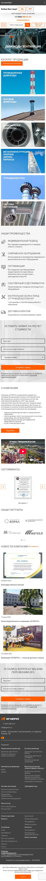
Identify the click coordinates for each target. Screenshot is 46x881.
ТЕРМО (3, 772)
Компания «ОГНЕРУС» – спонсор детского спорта (22, 658)
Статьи (3, 847)
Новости (4, 844)
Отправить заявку (23, 368)
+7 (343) (23, 17)
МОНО (3, 769)
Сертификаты (6, 833)
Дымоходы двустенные (9, 751)
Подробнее (10, 431)
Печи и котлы (6, 803)
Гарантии (4, 835)
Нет (30, 9)
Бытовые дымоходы (32, 748)
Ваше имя (7, 341)
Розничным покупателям (12, 63)
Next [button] (43, 487)
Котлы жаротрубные (8, 806)
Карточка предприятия (9, 841)
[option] (23, 490)
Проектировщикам (31, 819)
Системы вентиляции (8, 786)
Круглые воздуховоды (9, 792)
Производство (30, 830)
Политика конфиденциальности (8, 852)
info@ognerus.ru (23, 20)
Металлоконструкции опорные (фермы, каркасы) (34, 767)
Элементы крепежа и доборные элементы (8, 755)
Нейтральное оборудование (11, 798)
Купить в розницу (31, 837)
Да (22, 9)
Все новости (33, 546)
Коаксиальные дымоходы (10, 766)
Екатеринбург (6, 3)
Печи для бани (6, 809)
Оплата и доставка (7, 816)
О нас (3, 830)
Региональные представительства (31, 833)
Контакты (28, 827)
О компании (5, 827)
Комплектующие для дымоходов (32, 761)
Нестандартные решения (33, 781)
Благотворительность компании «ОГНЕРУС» (20, 621)
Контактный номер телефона (14, 349)
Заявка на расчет (31, 824)
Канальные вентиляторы (10, 789)
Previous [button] (3, 487)
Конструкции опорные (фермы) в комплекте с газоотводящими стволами (34, 777)
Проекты (4, 819)
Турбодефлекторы (31, 786)
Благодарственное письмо (12, 585)
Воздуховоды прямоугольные (6, 795)
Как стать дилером (7, 838)
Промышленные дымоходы (10, 748)
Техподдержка (30, 821)
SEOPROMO (36, 860)
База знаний (29, 816)
